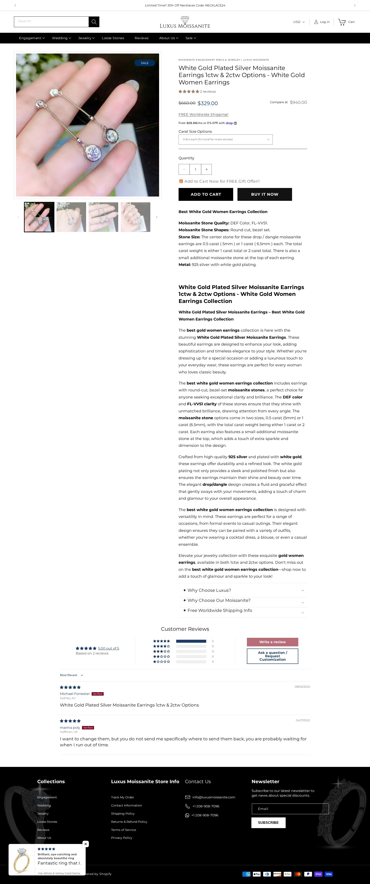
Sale (40, 846)
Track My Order (122, 797)
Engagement (47, 797)
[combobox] (56, 21)
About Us (44, 838)
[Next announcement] (355, 5)
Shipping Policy (123, 813)
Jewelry (43, 813)
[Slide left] (18, 217)
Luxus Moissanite (64, 874)
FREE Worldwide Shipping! (203, 114)
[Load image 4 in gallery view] (136, 217)
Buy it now (265, 194)
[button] (30, 38)
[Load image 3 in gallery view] (103, 217)
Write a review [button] (272, 642)
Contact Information (126, 805)
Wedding (44, 805)
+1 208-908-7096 (205, 806)
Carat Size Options (195, 131)
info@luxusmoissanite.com (213, 797)
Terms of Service (123, 830)
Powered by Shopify (95, 874)
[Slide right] (156, 217)
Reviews (43, 830)
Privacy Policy (121, 838)
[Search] (94, 21)
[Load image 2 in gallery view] (71, 217)
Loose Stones (47, 822)
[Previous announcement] (15, 5)
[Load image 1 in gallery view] (39, 217)
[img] (70, 687)
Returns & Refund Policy (129, 822)
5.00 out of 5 (108, 648)
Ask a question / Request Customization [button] (272, 656)
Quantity (186, 158)
